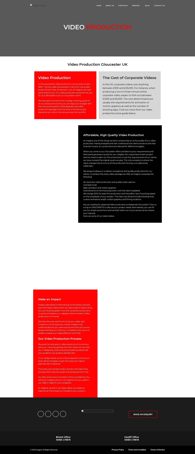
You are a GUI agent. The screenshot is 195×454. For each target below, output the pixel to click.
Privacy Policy (118, 450)
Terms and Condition (137, 450)
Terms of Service (157, 450)
